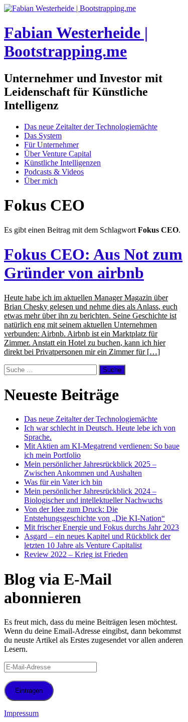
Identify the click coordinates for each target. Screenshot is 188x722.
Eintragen (29, 690)
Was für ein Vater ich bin (63, 482)
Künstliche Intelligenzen (62, 162)
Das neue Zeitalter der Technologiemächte (90, 126)
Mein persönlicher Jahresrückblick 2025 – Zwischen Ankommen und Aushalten (90, 468)
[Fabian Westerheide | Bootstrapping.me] (70, 8)
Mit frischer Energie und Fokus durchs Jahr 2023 (101, 527)
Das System (43, 135)
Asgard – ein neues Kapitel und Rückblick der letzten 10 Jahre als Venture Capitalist (97, 541)
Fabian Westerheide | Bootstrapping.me (76, 42)
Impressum (21, 713)
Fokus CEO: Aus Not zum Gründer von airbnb (93, 263)
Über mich (41, 180)
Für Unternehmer (51, 144)
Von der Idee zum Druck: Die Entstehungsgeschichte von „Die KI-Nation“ (94, 513)
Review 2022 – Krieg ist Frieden (76, 554)
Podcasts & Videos (54, 171)
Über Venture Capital (57, 153)
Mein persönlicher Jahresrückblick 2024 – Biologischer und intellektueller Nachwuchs (93, 495)
